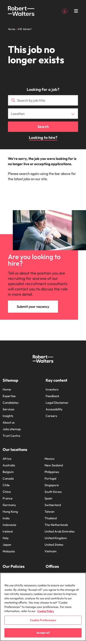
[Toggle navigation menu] (76, 11)
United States (54, 545)
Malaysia (9, 551)
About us (9, 422)
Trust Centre (11, 436)
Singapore (52, 485)
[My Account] (64, 11)
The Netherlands (56, 525)
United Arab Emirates (60, 531)
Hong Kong (10, 512)
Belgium (8, 472)
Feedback (52, 396)
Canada (8, 478)
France (8, 498)
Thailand (51, 518)
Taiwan (49, 512)
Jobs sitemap (12, 429)
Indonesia (9, 525)
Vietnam (50, 551)
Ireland (8, 531)
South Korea (53, 492)
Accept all (42, 632)
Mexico (49, 459)
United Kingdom (56, 538)
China (7, 492)
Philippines (52, 472)
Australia (9, 465)
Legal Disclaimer (57, 403)
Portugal (50, 478)
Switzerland (53, 505)
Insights (8, 416)
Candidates (11, 403)
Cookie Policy (45, 611)
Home (7, 389)
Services (8, 409)
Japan (7, 545)
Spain (48, 498)
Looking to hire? (43, 137)
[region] (43, 607)
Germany (9, 505)
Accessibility (54, 409)
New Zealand (54, 465)
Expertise (9, 396)
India (6, 518)
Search (43, 126)
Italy (6, 538)
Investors (52, 389)
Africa (7, 459)
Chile (6, 485)
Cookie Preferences (43, 620)
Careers (51, 416)
